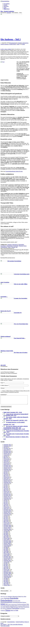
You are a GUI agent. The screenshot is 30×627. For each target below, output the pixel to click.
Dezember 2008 (7, 541)
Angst (2, 596)
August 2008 (6, 546)
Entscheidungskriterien (17, 602)
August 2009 (6, 530)
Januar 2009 (6, 539)
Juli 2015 (5, 456)
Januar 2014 (6, 464)
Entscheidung (9, 245)
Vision (17, 44)
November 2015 (7, 452)
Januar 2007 (6, 570)
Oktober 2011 (6, 496)
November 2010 (7, 511)
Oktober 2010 (6, 512)
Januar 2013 (6, 478)
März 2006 (6, 583)
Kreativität (15, 245)
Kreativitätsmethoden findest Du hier (14, 171)
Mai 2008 (5, 550)
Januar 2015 (6, 460)
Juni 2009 (5, 533)
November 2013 (7, 466)
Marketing (8, 607)
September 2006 (7, 576)
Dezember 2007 (7, 556)
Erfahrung (24, 602)
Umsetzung (9, 608)
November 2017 (7, 448)
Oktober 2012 (6, 481)
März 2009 (6, 537)
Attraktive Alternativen (23, 43)
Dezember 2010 (7, 509)
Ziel (16, 247)
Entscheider (3, 245)
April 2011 (5, 504)
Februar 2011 (6, 507)
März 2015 (6, 457)
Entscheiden (21, 244)
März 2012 (6, 490)
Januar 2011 (6, 508)
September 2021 (7, 444)
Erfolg (3, 604)
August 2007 (6, 561)
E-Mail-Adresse (5, 385)
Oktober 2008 (6, 543)
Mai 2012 (5, 487)
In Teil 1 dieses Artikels (6, 49)
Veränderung (3, 610)
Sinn (1, 608)
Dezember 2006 (7, 572)
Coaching (2, 598)
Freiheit (9, 604)
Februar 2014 (6, 462)
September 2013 (7, 469)
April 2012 (6, 488)
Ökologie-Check (22, 245)
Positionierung (26, 607)
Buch (25, 596)
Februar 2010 (6, 522)
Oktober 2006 (6, 574)
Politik (21, 607)
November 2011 (7, 495)
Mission (12, 607)
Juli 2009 (5, 531)
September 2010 (7, 513)
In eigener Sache (13, 605)
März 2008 (6, 552)
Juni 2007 (5, 564)
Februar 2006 (6, 585)
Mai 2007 (5, 565)
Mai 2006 (5, 581)
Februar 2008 (6, 554)
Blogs (22, 596)
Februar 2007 (6, 569)
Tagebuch (4, 608)
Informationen (19, 605)
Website (2, 388)
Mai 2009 (5, 534)
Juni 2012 (5, 486)
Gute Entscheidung (6, 605)
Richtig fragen (12, 44)
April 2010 (6, 520)
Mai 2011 (5, 503)
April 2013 (6, 474)
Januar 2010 (6, 524)
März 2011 (5, 505)
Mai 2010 (5, 518)
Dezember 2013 (7, 465)
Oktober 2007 (6, 559)
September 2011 (7, 498)
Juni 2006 (5, 580)
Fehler (6, 604)
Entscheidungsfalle (16, 600)
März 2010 (6, 521)
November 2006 (7, 573)
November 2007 (7, 557)
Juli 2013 (5, 472)
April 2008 (6, 551)
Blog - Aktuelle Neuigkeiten (7, 11)
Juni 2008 (5, 548)
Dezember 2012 (7, 479)
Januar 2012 (6, 492)
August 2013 (6, 470)
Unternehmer (16, 608)
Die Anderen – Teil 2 (11, 39)
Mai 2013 (5, 473)
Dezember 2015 (7, 451)
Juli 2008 (5, 547)
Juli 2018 (5, 447)
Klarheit (23, 605)
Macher (4, 607)
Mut (19, 607)
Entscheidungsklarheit (6, 602)
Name (2, 382)
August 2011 (6, 499)
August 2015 (6, 455)
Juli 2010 (5, 516)
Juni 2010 (5, 517)
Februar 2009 (6, 538)
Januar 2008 (6, 555)
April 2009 (6, 535)
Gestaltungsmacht (14, 604)
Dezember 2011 (7, 494)
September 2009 (7, 529)
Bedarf (19, 596)
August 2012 (6, 483)
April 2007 (6, 567)
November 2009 (7, 526)
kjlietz (23, 44)
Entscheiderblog (11, 621)
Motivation (16, 607)
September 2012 (7, 482)
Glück (27, 604)
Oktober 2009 (6, 528)
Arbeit (6, 596)
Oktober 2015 (6, 453)
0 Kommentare (13, 43)
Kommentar (4, 394)
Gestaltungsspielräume (21, 604)
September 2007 (7, 560)
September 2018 (7, 445)
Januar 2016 (6, 449)
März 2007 (6, 568)
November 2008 (7, 542)
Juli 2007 (5, 563)
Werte (11, 610)
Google (2, 605)
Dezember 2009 (7, 525)
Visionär (13, 247)
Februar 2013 (6, 477)
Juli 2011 (5, 500)
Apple (4, 596)
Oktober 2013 (6, 468)
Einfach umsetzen (5, 44)
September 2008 (7, 544)
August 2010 (6, 514)
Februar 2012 (6, 491)
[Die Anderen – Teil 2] (11, 14)
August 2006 (6, 577)
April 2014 (6, 461)
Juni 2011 (5, 501)
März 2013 (6, 475)
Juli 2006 (5, 578)
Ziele (16, 610)
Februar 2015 (6, 459)
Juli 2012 (5, 485)
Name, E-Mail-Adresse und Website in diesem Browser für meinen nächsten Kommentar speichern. (15, 391)
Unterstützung (4, 247)
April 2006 (6, 582)
